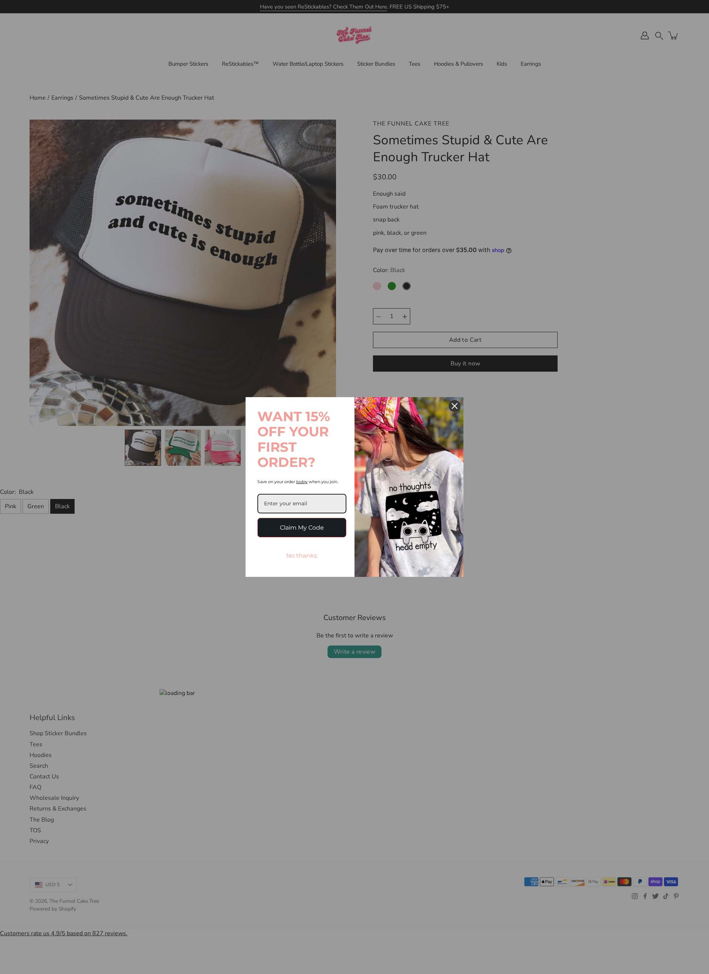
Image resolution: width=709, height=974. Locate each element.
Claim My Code (302, 527)
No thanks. (302, 555)
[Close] (454, 406)
